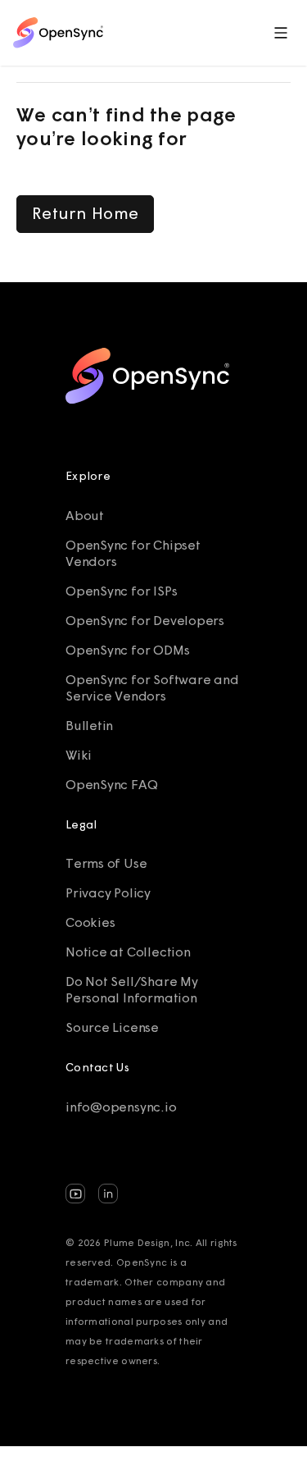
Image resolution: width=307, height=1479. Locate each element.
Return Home (85, 213)
